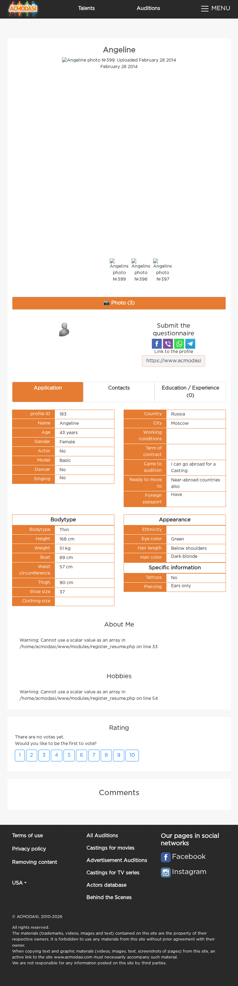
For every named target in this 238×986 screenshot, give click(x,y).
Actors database (106, 885)
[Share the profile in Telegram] (190, 344)
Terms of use (27, 835)
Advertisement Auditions (116, 860)
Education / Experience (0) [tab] (190, 392)
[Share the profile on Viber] (168, 344)
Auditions (148, 8)
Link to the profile (173, 352)
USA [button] (17, 883)
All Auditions (102, 835)
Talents (86, 8)
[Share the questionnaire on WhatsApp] (179, 344)
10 (132, 755)
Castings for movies (110, 848)
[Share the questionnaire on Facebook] (157, 344)
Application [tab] (48, 388)
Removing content (34, 862)
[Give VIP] (64, 329)
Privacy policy (29, 849)
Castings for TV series (112, 873)
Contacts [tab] (119, 388)
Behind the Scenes (109, 897)
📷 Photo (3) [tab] (119, 303)
